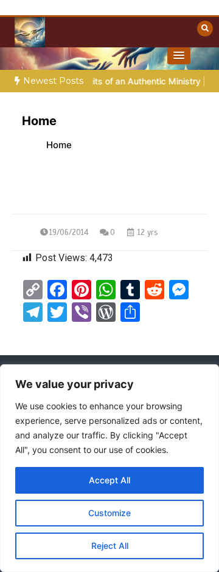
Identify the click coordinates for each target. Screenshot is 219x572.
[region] (109, 468)
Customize (109, 513)
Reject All (109, 545)
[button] (178, 55)
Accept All (109, 480)
